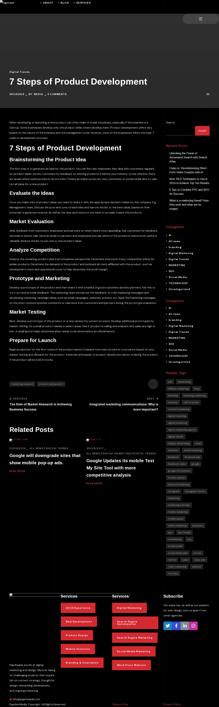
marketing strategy (179, 505)
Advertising (184, 381)
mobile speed (175, 518)
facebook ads (192, 457)
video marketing (177, 566)
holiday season (176, 477)
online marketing (177, 525)
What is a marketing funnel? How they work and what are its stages (189, 204)
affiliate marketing (178, 388)
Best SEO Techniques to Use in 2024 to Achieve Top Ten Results (189, 181)
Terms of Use (120, 704)
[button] (184, 7)
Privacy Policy (172, 704)
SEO (171, 271)
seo (189, 539)
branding (175, 247)
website (196, 566)
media (38, 94)
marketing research (22, 384)
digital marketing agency (182, 429)
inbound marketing (178, 484)
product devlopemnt (51, 384)
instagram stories (195, 491)
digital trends (175, 436)
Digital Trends (19, 71)
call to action (191, 402)
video (185, 559)
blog (196, 388)
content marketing (178, 409)
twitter (172, 559)
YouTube (173, 573)
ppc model (184, 532)
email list (173, 450)
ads (170, 381)
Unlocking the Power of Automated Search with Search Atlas (188, 157)
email (198, 443)
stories (197, 552)
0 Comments (57, 94)
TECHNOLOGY (178, 283)
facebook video (177, 463)
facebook (173, 457)
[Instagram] (193, 626)
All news (36, 448)
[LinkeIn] (185, 626)
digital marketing (177, 422)
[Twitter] (167, 626)
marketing (173, 498)
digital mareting (177, 416)
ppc (170, 532)
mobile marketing (178, 511)
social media (175, 546)
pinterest (197, 525)
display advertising (178, 443)
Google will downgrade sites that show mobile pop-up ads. (45, 459)
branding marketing (195, 395)
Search (170, 122)
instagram (173, 491)
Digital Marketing (116, 453)
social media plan (178, 552)
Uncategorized (179, 289)
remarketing (175, 539)
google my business (179, 470)
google (195, 463)
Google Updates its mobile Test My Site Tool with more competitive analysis (120, 468)
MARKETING (177, 265)
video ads (199, 559)
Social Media (178, 277)
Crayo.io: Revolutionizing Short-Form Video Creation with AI (188, 170)
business (173, 402)
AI (170, 235)
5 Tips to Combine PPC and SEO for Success (189, 191)
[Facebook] (176, 626)
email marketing (193, 450)
